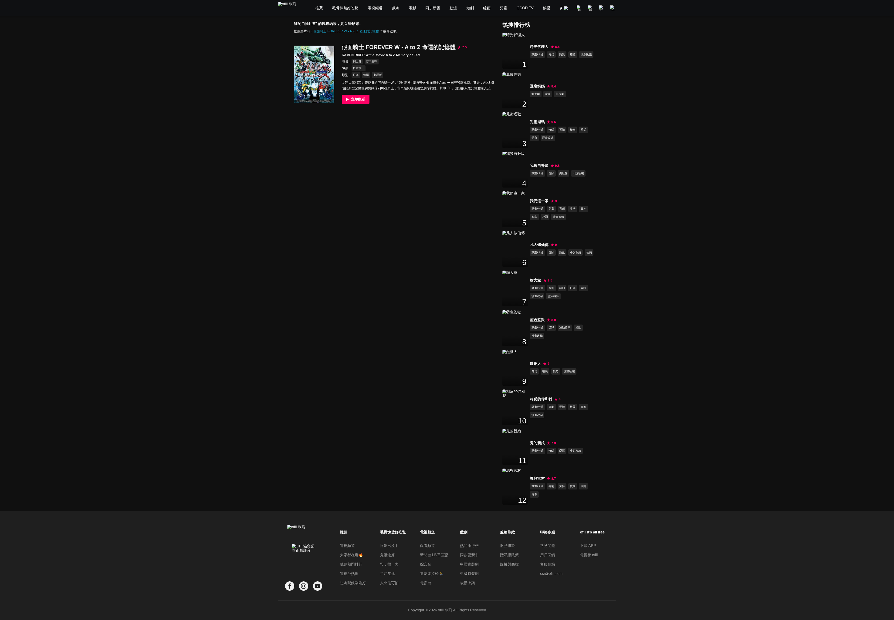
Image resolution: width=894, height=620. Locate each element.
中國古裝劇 (469, 564)
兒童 (551, 208)
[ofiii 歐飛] (289, 8)
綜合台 (425, 564)
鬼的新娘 (537, 443)
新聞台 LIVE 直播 (434, 555)
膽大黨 (535, 280)
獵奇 (556, 371)
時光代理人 (539, 47)
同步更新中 (469, 555)
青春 (583, 407)
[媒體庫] (590, 8)
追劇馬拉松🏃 (431, 574)
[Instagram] (303, 586)
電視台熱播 (349, 574)
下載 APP (588, 546)
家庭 (548, 94)
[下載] (602, 8)
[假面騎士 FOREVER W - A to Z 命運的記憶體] (314, 74)
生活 (573, 208)
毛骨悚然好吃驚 (393, 532)
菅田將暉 (371, 61)
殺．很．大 (389, 564)
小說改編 (578, 173)
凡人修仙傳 (539, 245)
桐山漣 (357, 61)
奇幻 (551, 54)
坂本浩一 (358, 68)
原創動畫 (586, 54)
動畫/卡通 (537, 54)
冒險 (562, 129)
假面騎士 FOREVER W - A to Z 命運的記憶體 (346, 31)
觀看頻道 (427, 546)
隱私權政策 (509, 555)
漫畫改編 (547, 137)
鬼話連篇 (387, 555)
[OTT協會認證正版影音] (303, 558)
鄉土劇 (536, 94)
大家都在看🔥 (351, 555)
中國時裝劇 (469, 574)
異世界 (563, 173)
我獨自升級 (539, 166)
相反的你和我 (541, 399)
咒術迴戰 (537, 122)
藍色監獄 (537, 320)
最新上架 (467, 583)
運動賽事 (564, 327)
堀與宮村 (537, 478)
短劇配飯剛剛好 (353, 583)
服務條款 (507, 546)
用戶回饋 (547, 555)
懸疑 (562, 54)
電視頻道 (347, 546)
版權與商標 (509, 564)
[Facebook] (289, 586)
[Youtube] (317, 586)
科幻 (562, 288)
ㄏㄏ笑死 (387, 574)
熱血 (534, 137)
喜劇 (562, 208)
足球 (551, 327)
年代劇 (560, 94)
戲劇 (463, 532)
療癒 (573, 54)
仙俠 (589, 252)
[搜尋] (579, 8)
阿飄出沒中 (389, 546)
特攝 (366, 75)
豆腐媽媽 (537, 86)
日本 (356, 75)
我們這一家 (539, 201)
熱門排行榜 (469, 546)
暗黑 (583, 129)
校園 (573, 129)
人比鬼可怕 (389, 583)
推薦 (343, 532)
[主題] (613, 8)
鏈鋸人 (535, 363)
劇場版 (377, 75)
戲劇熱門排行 (351, 564)
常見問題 (547, 546)
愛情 (562, 407)
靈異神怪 (553, 296)
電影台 (425, 583)
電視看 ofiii (589, 555)
